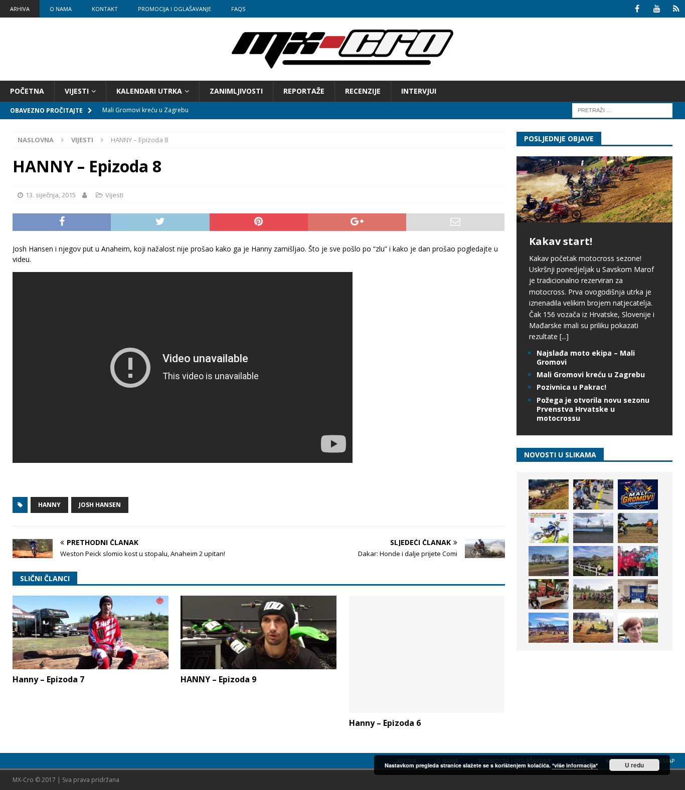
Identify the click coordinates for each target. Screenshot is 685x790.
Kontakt (105, 9)
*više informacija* (575, 765)
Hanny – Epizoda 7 (48, 679)
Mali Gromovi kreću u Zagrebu (591, 374)
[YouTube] (656, 9)
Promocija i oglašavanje (174, 9)
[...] (564, 336)
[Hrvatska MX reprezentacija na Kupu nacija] (549, 594)
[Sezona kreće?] (549, 561)
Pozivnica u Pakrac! (571, 387)
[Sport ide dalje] (638, 528)
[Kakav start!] (594, 216)
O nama (61, 9)
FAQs (238, 9)
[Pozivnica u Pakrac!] (549, 528)
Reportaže (303, 91)
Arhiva (20, 9)
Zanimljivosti (236, 91)
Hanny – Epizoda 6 (385, 722)
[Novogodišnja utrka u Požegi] (549, 628)
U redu (634, 764)
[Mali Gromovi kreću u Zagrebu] (638, 494)
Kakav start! (560, 241)
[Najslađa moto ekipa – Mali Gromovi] (593, 494)
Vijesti (77, 91)
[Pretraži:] (622, 110)
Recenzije (363, 91)
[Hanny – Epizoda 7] (90, 632)
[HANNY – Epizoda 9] (258, 632)
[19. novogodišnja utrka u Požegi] (593, 561)
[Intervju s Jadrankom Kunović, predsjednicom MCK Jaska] (638, 628)
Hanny (49, 504)
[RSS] (676, 9)
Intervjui (418, 91)
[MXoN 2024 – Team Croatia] (638, 561)
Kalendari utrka (149, 91)
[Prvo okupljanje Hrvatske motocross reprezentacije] (593, 594)
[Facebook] (637, 9)
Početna (27, 91)
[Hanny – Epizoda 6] (427, 654)
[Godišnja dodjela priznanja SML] (638, 594)
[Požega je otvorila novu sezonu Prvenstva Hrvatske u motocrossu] (593, 528)
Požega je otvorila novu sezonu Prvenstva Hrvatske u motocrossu (593, 409)
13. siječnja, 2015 (51, 194)
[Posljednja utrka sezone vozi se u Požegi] (593, 628)
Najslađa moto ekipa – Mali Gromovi (586, 357)
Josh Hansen (100, 504)
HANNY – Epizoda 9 (218, 679)
